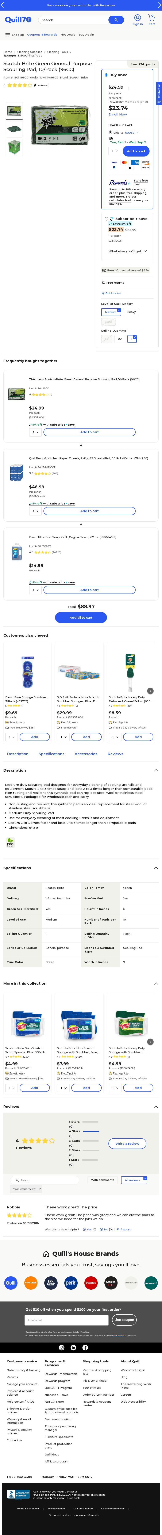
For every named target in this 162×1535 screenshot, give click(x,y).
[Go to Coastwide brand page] (31, 1283)
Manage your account (22, 1384)
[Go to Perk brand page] (71, 1283)
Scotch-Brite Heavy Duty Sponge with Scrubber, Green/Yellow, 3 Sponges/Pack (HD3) (131, 1050)
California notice (83, 1508)
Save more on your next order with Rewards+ (81, 5)
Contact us (14, 1440)
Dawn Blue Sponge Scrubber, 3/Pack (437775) (26, 699)
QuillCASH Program (58, 1387)
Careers (126, 1394)
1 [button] (131, 339)
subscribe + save (56, 1394)
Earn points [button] (143, 64)
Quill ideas (52, 1454)
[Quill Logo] (18, 20)
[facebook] (85, 1347)
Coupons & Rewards (42, 34)
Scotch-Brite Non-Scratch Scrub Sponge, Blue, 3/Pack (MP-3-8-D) (25, 1050)
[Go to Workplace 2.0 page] (151, 1283)
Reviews (115, 754)
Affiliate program (57, 1461)
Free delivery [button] (68, 727)
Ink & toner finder (95, 1380)
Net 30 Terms (55, 1401)
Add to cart (136, 151)
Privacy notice (56, 1508)
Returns (12, 1377)
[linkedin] (73, 1347)
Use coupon (124, 1320)
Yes (89, 1229)
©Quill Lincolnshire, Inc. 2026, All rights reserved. (61, 1494)
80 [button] (120, 338)
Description (17, 754)
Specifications (52, 754)
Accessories (86, 754)
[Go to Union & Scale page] (131, 1283)
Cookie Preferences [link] (112, 1508)
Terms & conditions (28, 1508)
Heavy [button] (131, 311)
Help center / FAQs (20, 1401)
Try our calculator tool (122, 198)
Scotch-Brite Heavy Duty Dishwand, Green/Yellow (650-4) (130, 699)
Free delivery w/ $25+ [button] (22, 727)
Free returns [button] (115, 282)
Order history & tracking (23, 1370)
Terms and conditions (60, 1332)
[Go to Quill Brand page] (11, 1283)
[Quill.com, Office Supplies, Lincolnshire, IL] (18, 1495)
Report (125, 1229)
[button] (159, 5)
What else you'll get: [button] (125, 251)
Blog (124, 1377)
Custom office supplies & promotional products (62, 1410)
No (106, 1229)
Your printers (92, 1387)
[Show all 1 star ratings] (90, 1160)
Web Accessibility (133, 1401)
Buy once (118, 75)
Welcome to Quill (133, 1370)
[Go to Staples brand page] (91, 1283)
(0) (71, 1126)
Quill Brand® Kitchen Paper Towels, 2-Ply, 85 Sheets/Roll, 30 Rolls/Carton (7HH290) (88, 458)
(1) (71, 1136)
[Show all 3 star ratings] (90, 1141)
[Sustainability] (12, 842)
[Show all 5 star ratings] (90, 1122)
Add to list (113, 293)
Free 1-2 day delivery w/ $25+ (128, 270)
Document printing (58, 1419)
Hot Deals (68, 34)
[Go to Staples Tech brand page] (111, 1283)
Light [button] (108, 321)
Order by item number (98, 1394)
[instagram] (61, 1347)
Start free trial (141, 182)
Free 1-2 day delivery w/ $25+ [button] (130, 727)
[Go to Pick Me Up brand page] (51, 1283)
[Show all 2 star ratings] (90, 1150)
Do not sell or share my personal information (74, 1515)
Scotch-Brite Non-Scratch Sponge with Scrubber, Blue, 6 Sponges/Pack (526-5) (78, 1050)
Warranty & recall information (19, 1420)
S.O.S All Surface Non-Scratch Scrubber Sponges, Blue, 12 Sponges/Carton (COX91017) (78, 699)
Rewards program (57, 1380)
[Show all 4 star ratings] (91, 1131)
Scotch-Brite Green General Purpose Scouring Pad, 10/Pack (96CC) (84, 379)
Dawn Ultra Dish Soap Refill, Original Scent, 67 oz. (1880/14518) (72, 537)
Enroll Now (117, 114)
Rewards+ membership (61, 1374)
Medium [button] (110, 312)
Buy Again (86, 34)
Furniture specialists (59, 1437)
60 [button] (107, 338)
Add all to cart (81, 618)
